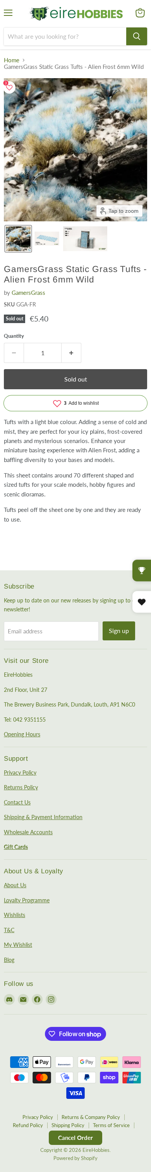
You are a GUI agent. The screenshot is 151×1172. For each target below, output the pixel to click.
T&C (9, 930)
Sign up (119, 630)
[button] (18, 239)
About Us (15, 885)
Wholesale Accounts (28, 832)
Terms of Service (111, 1125)
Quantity (14, 336)
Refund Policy (28, 1125)
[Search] (136, 36)
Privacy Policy (20, 772)
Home (11, 60)
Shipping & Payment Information (43, 817)
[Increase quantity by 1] (71, 353)
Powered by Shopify (75, 1158)
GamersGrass (28, 292)
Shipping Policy (67, 1125)
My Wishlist (18, 944)
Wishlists (14, 915)
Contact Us (17, 802)
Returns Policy (21, 787)
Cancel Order (75, 1137)
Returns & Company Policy (91, 1117)
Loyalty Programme (27, 900)
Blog (9, 959)
